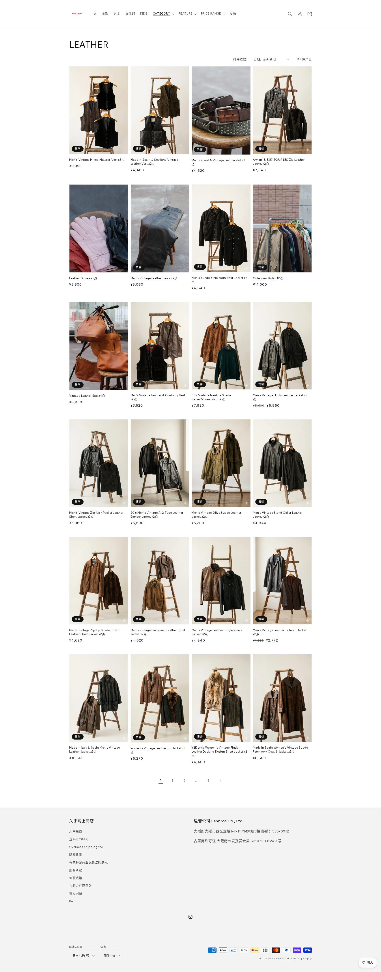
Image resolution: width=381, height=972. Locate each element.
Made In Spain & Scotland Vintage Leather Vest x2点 (155, 161)
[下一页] (220, 780)
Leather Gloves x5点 (83, 278)
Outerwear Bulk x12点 (268, 278)
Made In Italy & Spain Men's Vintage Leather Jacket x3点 (94, 749)
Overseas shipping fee (86, 847)
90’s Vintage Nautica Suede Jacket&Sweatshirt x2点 (211, 397)
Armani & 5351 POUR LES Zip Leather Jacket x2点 (279, 161)
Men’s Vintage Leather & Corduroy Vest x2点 (158, 397)
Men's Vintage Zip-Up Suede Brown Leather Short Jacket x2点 (94, 632)
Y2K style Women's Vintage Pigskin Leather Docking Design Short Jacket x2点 (219, 751)
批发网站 (75, 893)
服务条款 (75, 870)
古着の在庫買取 (80, 886)
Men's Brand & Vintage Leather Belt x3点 (218, 162)
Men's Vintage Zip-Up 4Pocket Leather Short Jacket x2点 (96, 514)
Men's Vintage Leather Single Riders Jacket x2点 (217, 632)
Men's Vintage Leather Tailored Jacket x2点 (279, 632)
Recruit (74, 901)
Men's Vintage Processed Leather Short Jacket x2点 (158, 632)
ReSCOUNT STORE (279, 958)
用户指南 (75, 831)
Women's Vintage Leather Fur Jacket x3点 (158, 750)
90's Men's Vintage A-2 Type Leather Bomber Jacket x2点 (157, 514)
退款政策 (75, 878)
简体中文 (110, 955)
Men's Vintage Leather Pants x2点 (154, 278)
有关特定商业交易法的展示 (88, 862)
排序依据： (241, 59)
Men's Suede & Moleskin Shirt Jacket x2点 (219, 279)
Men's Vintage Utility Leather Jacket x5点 (280, 397)
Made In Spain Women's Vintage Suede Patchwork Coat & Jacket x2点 (280, 749)
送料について (79, 839)
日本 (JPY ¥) (81, 955)
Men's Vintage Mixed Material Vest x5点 (97, 159)
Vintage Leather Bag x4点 (87, 395)
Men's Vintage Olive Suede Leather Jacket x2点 (216, 514)
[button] (163, 13)
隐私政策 (75, 855)
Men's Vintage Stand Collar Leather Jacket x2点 (278, 514)
